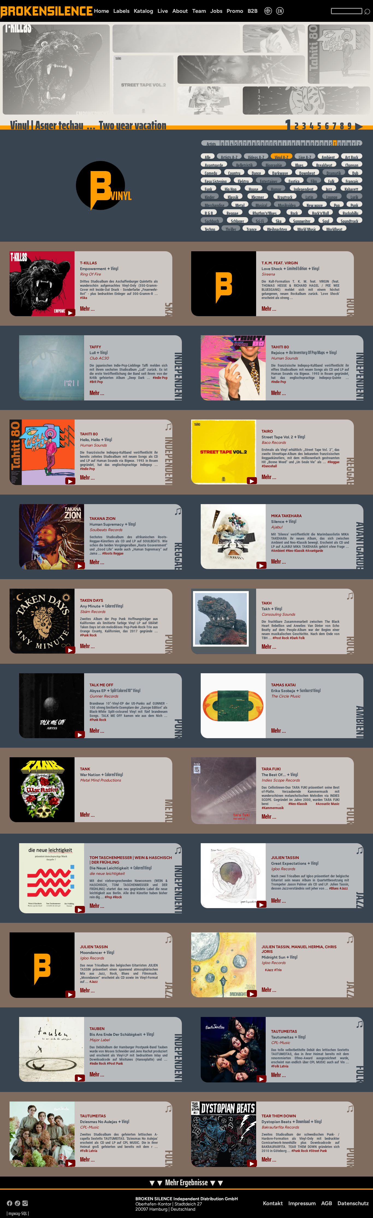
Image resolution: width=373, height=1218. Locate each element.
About (180, 11)
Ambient (328, 156)
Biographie (274, 164)
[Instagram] (25, 1204)
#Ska (83, 298)
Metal (239, 204)
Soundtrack (349, 220)
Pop (337, 204)
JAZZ (360, 900)
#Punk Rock (88, 635)
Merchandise (214, 204)
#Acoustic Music (327, 804)
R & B (209, 212)
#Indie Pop (160, 378)
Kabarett (351, 188)
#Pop (108, 897)
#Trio (278, 970)
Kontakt (273, 1203)
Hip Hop (230, 188)
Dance (256, 172)
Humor (276, 188)
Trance (252, 228)
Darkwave (280, 172)
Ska (279, 220)
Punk (354, 204)
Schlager (237, 220)
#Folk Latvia (279, 1066)
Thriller (231, 228)
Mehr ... (87, 308)
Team (199, 11)
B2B (252, 11)
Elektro (243, 180)
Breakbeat (324, 164)
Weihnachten (277, 228)
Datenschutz (353, 1203)
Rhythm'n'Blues (265, 212)
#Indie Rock (98, 1063)
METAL (169, 811)
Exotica (294, 180)
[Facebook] (9, 1204)
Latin (309, 196)
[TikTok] (17, 1204)
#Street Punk (318, 1151)
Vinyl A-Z (281, 156)
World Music (306, 228)
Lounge (332, 196)
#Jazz (343, 888)
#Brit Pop (96, 382)
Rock (294, 212)
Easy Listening (216, 180)
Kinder (210, 196)
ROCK (351, 307)
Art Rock (351, 156)
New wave (315, 204)
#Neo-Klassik (295, 551)
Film (314, 180)
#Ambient (278, 551)
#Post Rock (281, 638)
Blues (299, 164)
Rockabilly (350, 212)
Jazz (329, 188)
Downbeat (307, 172)
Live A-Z (305, 156)
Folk (331, 180)
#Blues (334, 888)
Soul (325, 220)
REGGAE (351, 471)
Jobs (216, 11)
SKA (169, 310)
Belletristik (244, 164)
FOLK (351, 816)
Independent (303, 188)
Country (234, 172)
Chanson (351, 164)
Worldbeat (334, 228)
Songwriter (301, 220)
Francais (352, 180)
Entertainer (268, 180)
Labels (121, 11)
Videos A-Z (256, 156)
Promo (235, 11)
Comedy (211, 172)
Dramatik (334, 172)
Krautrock (284, 196)
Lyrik (354, 196)
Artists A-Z (229, 156)
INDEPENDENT (178, 376)
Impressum (302, 1203)
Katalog (143, 11)
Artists (211, 143)
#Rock (117, 897)
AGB (326, 1203)
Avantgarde (214, 164)
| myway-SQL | (18, 1213)
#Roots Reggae (112, 553)
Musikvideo (287, 204)
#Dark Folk (297, 638)
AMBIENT (360, 722)
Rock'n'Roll (320, 212)
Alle (208, 156)
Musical (261, 204)
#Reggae (333, 462)
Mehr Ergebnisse (187, 1183)
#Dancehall (269, 466)
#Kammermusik (273, 808)
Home (101, 11)
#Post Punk (115, 1063)
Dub (355, 172)
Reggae (232, 212)
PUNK (169, 644)
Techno (210, 228)
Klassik (233, 196)
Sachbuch (212, 220)
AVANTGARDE (360, 546)
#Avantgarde (314, 551)
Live (163, 11)
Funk (208, 188)
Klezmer (257, 196)
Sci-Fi (260, 220)
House (253, 188)
